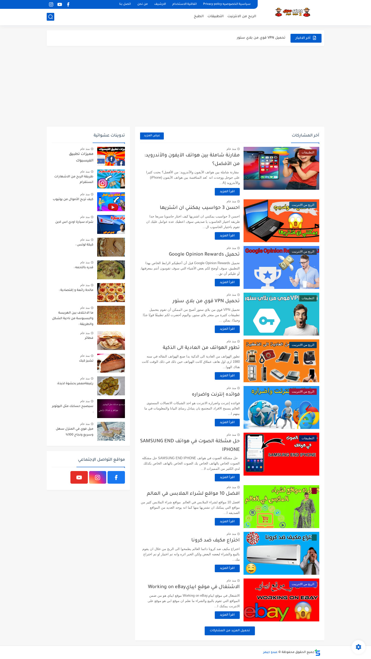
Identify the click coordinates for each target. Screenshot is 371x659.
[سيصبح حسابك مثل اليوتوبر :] (111, 408)
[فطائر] (111, 340)
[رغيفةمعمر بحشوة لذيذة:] (111, 385)
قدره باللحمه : (83, 267)
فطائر (89, 338)
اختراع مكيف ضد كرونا (215, 540)
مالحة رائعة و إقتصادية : (76, 290)
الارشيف (160, 4)
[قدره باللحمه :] (111, 269)
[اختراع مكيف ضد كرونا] (281, 553)
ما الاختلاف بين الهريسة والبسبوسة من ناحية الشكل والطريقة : (72, 318)
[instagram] (51, 4)
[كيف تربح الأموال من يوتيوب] (111, 201)
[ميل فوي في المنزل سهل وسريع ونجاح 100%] (111, 431)
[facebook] (68, 4)
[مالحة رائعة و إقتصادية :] (111, 292)
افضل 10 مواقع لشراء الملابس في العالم (193, 494)
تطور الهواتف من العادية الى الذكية (257, 38)
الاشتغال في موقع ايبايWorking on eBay (194, 587)
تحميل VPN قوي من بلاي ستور (206, 301)
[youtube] (60, 4)
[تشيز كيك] (111, 363)
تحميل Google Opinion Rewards (204, 254)
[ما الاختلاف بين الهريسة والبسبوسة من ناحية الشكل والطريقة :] (111, 315)
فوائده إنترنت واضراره (216, 394)
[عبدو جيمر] (293, 12)
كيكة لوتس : (84, 245)
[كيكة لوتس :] (111, 247)
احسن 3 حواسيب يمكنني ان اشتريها (200, 208)
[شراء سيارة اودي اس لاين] (111, 224)
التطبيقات (215, 16)
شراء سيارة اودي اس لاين (74, 222)
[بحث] (50, 17)
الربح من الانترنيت (241, 16)
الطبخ (199, 16)
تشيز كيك (86, 361)
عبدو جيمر (270, 652)
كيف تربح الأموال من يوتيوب (73, 199)
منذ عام (231, 149)
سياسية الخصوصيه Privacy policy (227, 4)
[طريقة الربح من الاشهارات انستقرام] (111, 179)
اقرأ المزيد (227, 192)
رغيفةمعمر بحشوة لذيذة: (75, 384)
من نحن (142, 4)
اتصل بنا (125, 4)
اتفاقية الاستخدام (184, 4)
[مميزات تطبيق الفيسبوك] (111, 156)
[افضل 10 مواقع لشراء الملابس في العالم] (281, 506)
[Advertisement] (185, 86)
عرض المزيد (152, 136)
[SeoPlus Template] (317, 652)
